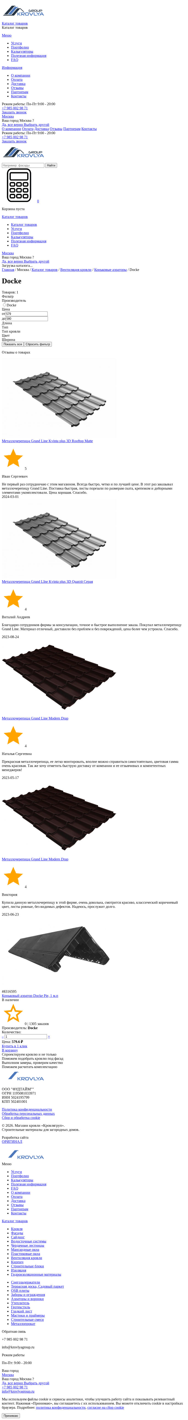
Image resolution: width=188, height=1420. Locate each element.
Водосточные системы (28, 1241)
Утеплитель (20, 1303)
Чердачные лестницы (27, 1245)
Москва (8, 116)
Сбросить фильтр (38, 344)
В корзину (10, 1050)
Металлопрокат (23, 1324)
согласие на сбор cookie (105, 1407)
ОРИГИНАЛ (12, 1142)
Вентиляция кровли (75, 270)
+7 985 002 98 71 (15, 108)
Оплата (16, 79)
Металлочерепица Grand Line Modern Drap (35, 718)
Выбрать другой (36, 125)
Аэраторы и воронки (27, 1299)
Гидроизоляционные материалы (36, 1274)
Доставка (18, 84)
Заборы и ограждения (28, 1295)
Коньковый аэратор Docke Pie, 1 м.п (30, 996)
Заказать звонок (14, 112)
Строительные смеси (27, 1319)
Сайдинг (18, 1237)
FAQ (14, 60)
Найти (51, 165)
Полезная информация (28, 56)
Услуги (16, 43)
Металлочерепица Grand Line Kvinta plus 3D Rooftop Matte (47, 441)
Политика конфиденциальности (27, 1109)
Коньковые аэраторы (110, 270)
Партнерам (19, 92)
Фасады (17, 1233)
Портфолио (20, 47)
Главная (8, 270)
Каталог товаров (15, 23)
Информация (12, 68)
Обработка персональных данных (28, 1113)
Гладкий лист (21, 1311)
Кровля (16, 1229)
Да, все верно (13, 125)
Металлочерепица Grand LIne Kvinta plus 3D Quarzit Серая (47, 582)
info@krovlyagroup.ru (18, 1391)
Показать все (13, 344)
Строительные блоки (27, 1266)
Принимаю (11, 1415)
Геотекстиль (20, 1307)
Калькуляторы (22, 51)
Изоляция (18, 1270)
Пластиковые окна (25, 1254)
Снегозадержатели (25, 1282)
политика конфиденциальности (61, 1407)
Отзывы (17, 88)
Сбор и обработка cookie (21, 1118)
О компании (20, 75)
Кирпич (17, 1262)
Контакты (18, 96)
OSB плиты (20, 1290)
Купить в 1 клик (14, 1046)
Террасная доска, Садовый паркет (37, 1286)
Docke (11, 305)
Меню (6, 35)
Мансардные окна (25, 1250)
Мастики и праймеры (28, 1315)
